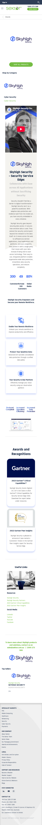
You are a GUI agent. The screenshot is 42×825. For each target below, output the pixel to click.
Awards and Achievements (10, 744)
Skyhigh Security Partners (16, 600)
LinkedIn (10, 614)
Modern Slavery (6, 757)
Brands (7, 17)
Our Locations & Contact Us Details (12, 812)
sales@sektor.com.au (15, 648)
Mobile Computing (7, 713)
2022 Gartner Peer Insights (16, 605)
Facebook (10, 622)
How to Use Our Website (9, 778)
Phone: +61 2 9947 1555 (9, 802)
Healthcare (5, 716)
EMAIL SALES (33, 9)
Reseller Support (7, 775)
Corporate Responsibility (9, 762)
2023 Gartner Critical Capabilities (18, 603)
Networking (5, 718)
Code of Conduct (6, 765)
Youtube (10, 620)
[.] (3, 791)
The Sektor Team (7, 736)
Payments (5, 726)
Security (4, 721)
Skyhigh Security (13, 598)
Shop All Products (21, 64)
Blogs (3, 783)
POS (3, 711)
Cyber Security (10, 101)
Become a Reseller (7, 772)
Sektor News (5, 739)
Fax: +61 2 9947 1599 (8, 804)
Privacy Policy (6, 760)
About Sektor (6, 734)
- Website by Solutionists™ (26, 818)
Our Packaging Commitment (10, 742)
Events (4, 747)
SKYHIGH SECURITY (16, 685)
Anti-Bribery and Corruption (10, 754)
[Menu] (3, 8)
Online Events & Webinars (9, 780)
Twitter (9, 617)
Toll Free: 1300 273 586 (9, 799)
